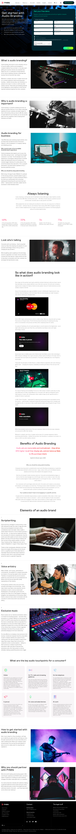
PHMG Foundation (6, 811)
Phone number (57, 25)
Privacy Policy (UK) (57, 812)
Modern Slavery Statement (58, 814)
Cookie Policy (56, 810)
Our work (32, 2)
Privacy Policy (40, 36)
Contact (50, 2)
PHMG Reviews (5, 816)
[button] (29, 821)
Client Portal (4, 807)
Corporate (4, 809)
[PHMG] (6, 3)
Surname (56, 21)
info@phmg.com (30, 814)
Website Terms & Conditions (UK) (60, 807)
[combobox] (56, 26)
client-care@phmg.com (31, 809)
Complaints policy (5, 814)
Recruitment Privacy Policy (58, 809)
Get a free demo (5, 812)
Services (17, 2)
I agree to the (39, 36)
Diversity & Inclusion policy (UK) (60, 815)
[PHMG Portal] (60, 2)
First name (36, 21)
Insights (44, 2)
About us (25, 2)
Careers (38, 2)
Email (36, 25)
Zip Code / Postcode (38, 32)
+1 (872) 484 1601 (30, 815)
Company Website (57, 32)
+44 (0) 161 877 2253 (31, 817)
